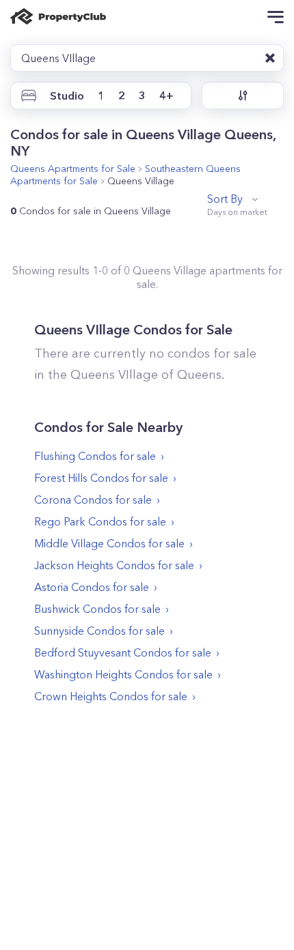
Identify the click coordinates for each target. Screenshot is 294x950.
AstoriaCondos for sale (91, 587)
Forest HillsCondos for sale (101, 478)
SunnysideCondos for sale (99, 630)
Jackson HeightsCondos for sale (114, 565)
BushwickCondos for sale (97, 609)
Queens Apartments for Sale (72, 168)
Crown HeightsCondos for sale (110, 696)
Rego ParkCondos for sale (100, 521)
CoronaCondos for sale (93, 499)
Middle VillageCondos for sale (109, 543)
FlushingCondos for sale (95, 456)
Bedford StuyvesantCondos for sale (122, 652)
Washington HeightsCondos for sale (123, 674)
